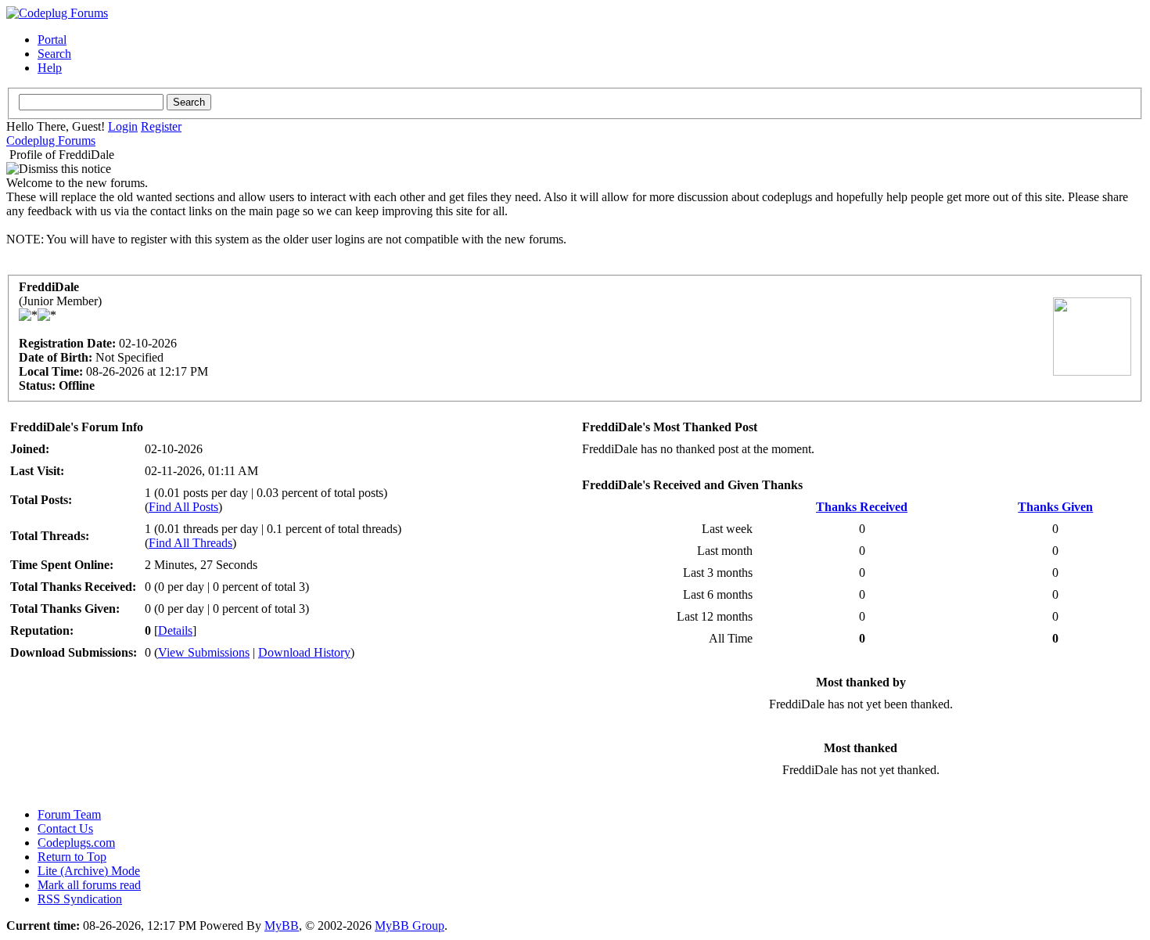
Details (175, 630)
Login (123, 126)
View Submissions (204, 652)
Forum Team (69, 814)
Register (161, 126)
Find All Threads (190, 542)
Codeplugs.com (76, 842)
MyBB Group (409, 925)
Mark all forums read (89, 884)
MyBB (281, 925)
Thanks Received (861, 506)
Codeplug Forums (50, 140)
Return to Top (72, 856)
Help (50, 67)
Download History (304, 652)
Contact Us (65, 828)
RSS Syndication (80, 899)
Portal (52, 39)
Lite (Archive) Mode (89, 870)
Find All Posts (183, 506)
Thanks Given (1055, 506)
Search (54, 53)
